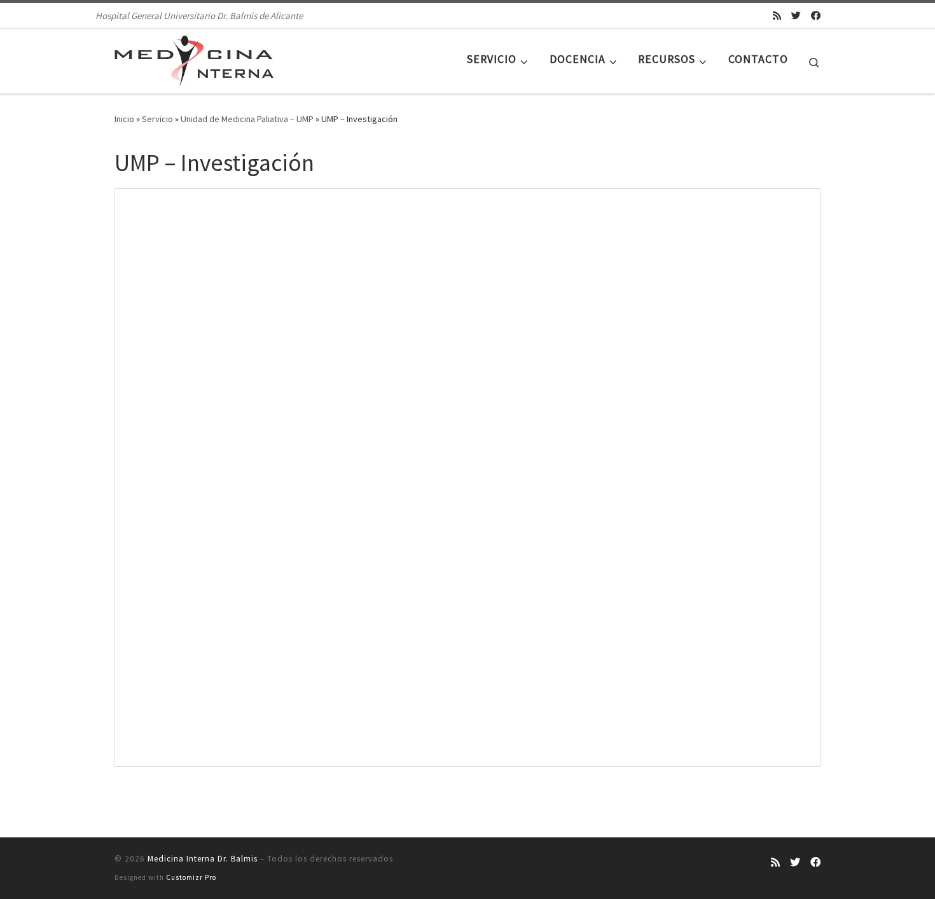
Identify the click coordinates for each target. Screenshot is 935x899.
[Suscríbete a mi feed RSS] (777, 15)
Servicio (157, 119)
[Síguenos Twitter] (796, 15)
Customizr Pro (191, 877)
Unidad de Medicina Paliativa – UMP (247, 119)
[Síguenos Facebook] (816, 15)
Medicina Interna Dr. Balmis (203, 858)
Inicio (124, 119)
